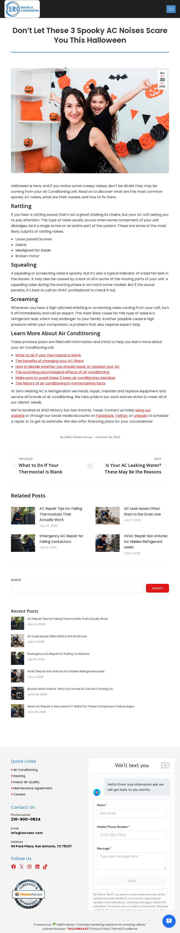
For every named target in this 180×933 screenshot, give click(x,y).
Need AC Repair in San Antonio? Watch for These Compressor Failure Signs (80, 706)
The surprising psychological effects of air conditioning (62, 372)
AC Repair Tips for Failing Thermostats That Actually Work (61, 514)
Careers (19, 794)
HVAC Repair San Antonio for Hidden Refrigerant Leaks (145, 541)
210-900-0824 (26, 819)
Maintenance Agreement (32, 788)
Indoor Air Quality (26, 782)
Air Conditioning (25, 770)
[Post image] (23, 515)
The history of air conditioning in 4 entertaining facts (60, 383)
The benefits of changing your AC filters (49, 360)
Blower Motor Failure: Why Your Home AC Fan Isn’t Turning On (70, 689)
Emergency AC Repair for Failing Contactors (61, 538)
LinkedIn (141, 415)
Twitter (121, 415)
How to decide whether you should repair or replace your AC (67, 366)
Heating (19, 776)
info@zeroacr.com (27, 833)
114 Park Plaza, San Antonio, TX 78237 (41, 846)
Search (16, 579)
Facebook (104, 415)
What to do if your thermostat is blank (48, 355)
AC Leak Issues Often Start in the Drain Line (142, 511)
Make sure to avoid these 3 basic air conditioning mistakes (65, 377)
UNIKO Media (65, 924)
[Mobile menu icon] (171, 9)
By (76, 437)
